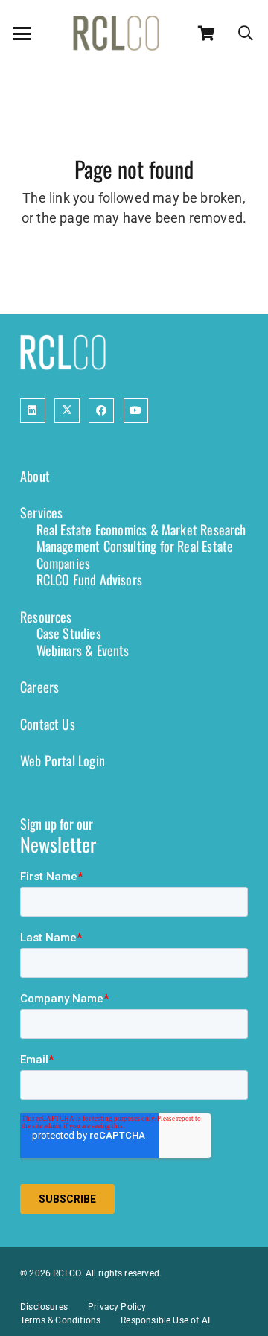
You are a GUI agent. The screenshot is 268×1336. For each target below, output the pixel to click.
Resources (46, 616)
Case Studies (68, 633)
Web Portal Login (62, 760)
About (35, 476)
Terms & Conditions (60, 1320)
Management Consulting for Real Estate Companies (135, 554)
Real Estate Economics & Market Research (141, 529)
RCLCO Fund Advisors (89, 579)
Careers (39, 686)
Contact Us (47, 724)
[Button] (32, 411)
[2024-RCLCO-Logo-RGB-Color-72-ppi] (116, 33)
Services (41, 512)
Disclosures (44, 1307)
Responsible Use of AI (165, 1320)
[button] (22, 33)
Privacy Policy (117, 1307)
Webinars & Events (83, 650)
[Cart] (207, 33)
